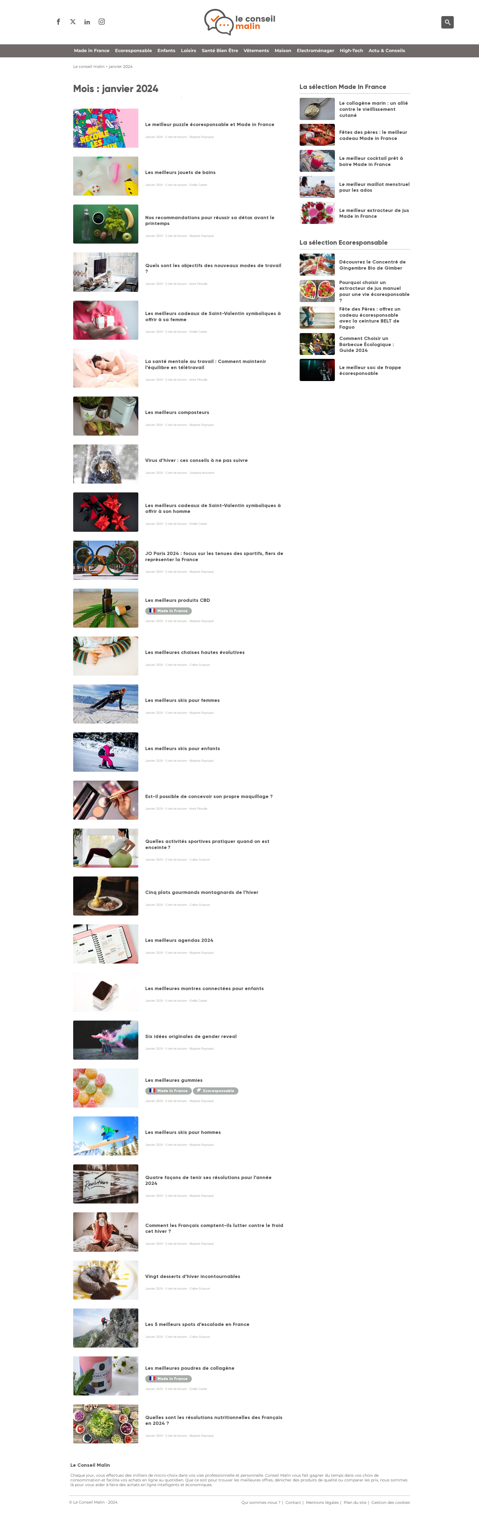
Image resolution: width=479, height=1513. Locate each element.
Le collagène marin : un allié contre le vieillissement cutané (373, 109)
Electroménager (315, 50)
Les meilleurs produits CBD (177, 600)
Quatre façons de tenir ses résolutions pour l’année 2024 (208, 1180)
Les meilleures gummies (174, 1080)
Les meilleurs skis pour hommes (183, 1132)
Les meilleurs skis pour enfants (182, 748)
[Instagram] (102, 22)
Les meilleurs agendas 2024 (179, 940)
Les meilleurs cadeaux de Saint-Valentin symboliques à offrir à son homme (213, 508)
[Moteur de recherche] (447, 22)
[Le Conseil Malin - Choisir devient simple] (239, 22)
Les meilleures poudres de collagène (190, 1368)
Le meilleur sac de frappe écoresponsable (370, 370)
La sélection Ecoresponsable (344, 242)
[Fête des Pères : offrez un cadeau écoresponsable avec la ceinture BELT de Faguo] (317, 318)
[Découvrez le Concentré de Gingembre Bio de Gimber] (317, 265)
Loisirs (188, 50)
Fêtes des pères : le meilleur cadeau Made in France (373, 135)
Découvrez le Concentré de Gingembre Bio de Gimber (372, 265)
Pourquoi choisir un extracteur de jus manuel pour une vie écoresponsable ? (374, 291)
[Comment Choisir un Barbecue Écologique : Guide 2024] (317, 344)
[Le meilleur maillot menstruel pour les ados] (317, 187)
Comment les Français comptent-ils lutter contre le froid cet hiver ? (214, 1228)
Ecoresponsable (133, 50)
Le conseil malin (89, 66)
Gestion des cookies (390, 1502)
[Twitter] (73, 22)
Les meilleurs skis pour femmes (182, 700)
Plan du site (355, 1502)
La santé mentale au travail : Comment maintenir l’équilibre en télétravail (205, 364)
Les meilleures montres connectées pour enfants (204, 988)
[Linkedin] (87, 22)
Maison (283, 50)
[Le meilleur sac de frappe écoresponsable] (317, 370)
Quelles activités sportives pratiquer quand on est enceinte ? (207, 844)
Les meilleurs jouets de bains (180, 172)
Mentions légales (322, 1502)
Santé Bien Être (220, 50)
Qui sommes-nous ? (261, 1502)
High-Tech (351, 50)
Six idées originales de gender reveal (191, 1036)
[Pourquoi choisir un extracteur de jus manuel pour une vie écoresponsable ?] (317, 291)
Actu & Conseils (387, 50)
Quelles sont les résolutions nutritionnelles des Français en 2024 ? (213, 1420)
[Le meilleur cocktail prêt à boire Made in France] (317, 161)
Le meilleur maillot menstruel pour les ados (374, 187)
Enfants (166, 50)
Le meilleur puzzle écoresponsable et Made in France (209, 124)
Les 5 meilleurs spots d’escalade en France (197, 1324)
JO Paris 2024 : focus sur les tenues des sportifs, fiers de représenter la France (214, 556)
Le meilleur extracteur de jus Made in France (374, 213)
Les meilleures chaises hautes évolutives (195, 652)
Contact (293, 1502)
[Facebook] (58, 22)
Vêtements (256, 50)
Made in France (91, 50)
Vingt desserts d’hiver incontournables (192, 1276)
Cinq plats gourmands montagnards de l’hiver (201, 892)
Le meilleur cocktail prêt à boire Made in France (371, 161)
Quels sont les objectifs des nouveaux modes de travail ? (213, 268)
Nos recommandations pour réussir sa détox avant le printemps (209, 220)
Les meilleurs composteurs (177, 412)
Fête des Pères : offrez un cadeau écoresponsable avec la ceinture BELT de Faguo (370, 318)
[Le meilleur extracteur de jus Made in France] (317, 213)
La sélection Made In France (343, 87)
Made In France (172, 611)
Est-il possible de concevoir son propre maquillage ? (209, 796)
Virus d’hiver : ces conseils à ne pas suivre (196, 460)
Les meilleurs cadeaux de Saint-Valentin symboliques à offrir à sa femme (213, 316)
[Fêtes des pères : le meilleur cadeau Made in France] (317, 135)
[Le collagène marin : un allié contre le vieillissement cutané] (317, 109)
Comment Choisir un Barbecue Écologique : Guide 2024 (366, 344)
